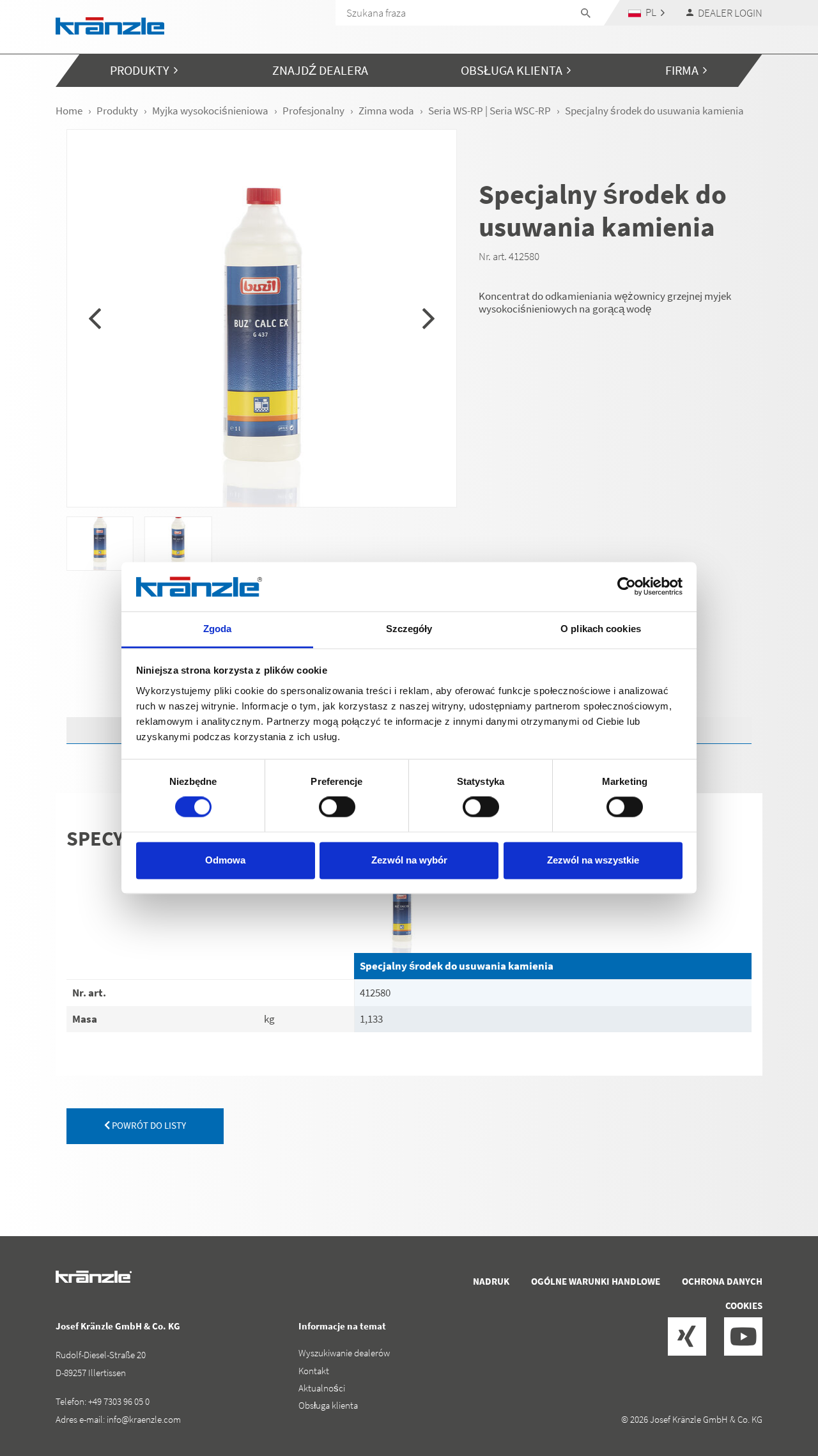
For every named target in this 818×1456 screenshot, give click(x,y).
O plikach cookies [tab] (600, 628)
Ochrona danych (722, 1281)
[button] (647, 12)
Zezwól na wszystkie (593, 860)
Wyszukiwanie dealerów (344, 1353)
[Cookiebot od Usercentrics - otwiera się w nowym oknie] (627, 586)
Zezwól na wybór (409, 860)
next (428, 318)
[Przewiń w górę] (774, 1392)
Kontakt (313, 1371)
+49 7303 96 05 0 (119, 1401)
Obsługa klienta (328, 1405)
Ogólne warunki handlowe (595, 1281)
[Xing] (687, 1336)
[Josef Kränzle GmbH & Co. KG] (110, 24)
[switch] (337, 807)
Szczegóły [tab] (409, 628)
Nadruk (491, 1281)
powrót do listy (148, 1125)
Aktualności (321, 1388)
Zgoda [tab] (217, 628)
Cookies (743, 1305)
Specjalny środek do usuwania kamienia (456, 966)
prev (95, 318)
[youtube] (743, 1336)
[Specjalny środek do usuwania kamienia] (553, 905)
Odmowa (225, 860)
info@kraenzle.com (144, 1419)
